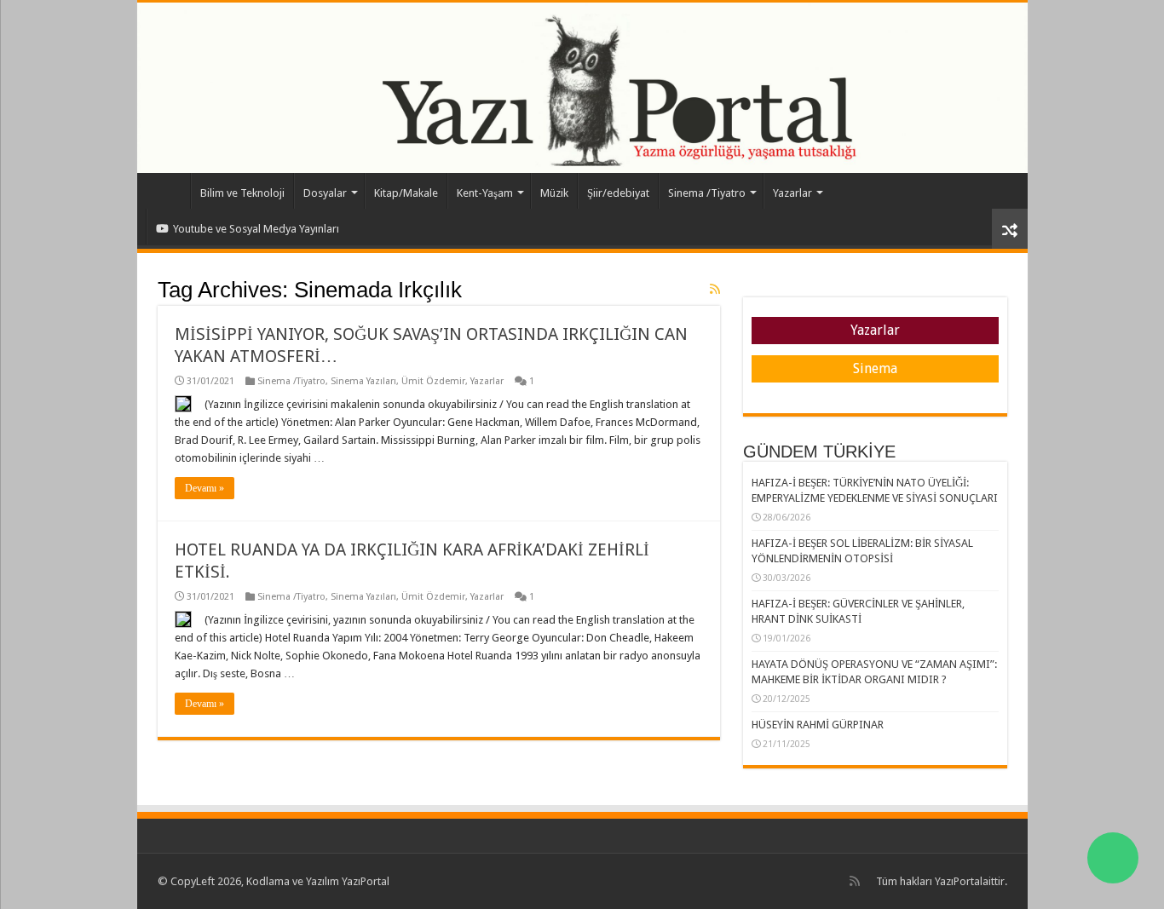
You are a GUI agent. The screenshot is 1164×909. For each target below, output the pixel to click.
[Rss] (854, 881)
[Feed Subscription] (715, 289)
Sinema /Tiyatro (707, 193)
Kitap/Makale (406, 193)
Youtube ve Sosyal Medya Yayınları (256, 228)
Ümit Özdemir (433, 381)
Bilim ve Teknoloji (242, 193)
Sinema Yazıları (363, 381)
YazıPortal (958, 881)
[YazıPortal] (582, 88)
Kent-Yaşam (485, 193)
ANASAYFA (168, 191)
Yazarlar (792, 193)
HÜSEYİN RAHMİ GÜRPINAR (818, 724)
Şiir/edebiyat (618, 193)
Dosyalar (325, 193)
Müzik (554, 193)
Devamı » (204, 488)
